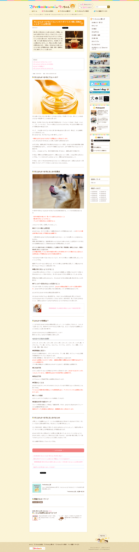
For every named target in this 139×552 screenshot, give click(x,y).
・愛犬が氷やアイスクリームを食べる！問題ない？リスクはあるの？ (51, 459)
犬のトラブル (95, 41)
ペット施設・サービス (73, 544)
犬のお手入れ (95, 32)
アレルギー (35, 502)
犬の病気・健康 (96, 35)
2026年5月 (103, 193)
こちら (50, 511)
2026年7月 (103, 191)
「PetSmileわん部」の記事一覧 (75, 491)
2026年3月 (103, 195)
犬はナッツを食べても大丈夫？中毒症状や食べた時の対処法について (73, 517)
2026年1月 (103, 197)
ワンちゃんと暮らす (38, 14)
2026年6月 (94, 193)
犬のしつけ (95, 25)
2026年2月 (94, 197)
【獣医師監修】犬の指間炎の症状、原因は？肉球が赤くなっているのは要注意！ (102, 112)
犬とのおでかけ (96, 44)
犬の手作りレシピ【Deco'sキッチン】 (100, 48)
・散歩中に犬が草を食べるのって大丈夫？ (43, 467)
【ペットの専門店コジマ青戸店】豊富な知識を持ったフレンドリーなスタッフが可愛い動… (102, 121)
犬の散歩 (94, 28)
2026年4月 (94, 195)
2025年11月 (104, 199)
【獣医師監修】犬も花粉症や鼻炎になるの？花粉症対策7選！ (64, 308)
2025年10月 (95, 201)
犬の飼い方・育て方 (97, 22)
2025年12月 (95, 199)
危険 (41, 502)
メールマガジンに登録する (100, 150)
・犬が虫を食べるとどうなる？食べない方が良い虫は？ (47, 455)
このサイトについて (105, 547)
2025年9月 (103, 201)
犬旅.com (93, 182)
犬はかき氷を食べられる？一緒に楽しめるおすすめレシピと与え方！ (47, 517)
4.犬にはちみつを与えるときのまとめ (43, 68)
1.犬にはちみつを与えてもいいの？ (42, 62)
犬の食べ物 (47, 14)
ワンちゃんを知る (38, 544)
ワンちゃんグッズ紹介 (61, 544)
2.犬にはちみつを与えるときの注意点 (43, 64)
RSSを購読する (97, 147)
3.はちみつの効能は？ (39, 66)
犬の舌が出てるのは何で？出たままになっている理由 (102, 128)
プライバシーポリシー (95, 547)
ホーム (30, 14)
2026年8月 (94, 191)
